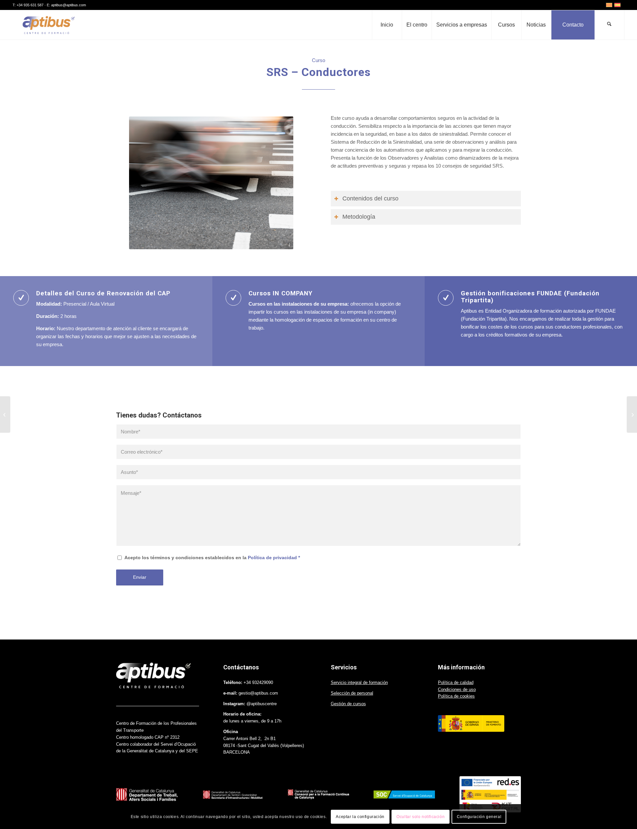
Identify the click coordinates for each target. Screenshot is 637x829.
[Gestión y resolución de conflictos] (632, 414)
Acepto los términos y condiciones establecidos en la (212, 557)
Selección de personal (352, 693)
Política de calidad (455, 682)
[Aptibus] (48, 24)
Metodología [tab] (358, 216)
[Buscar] (609, 24)
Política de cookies (456, 696)
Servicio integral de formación (359, 682)
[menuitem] (387, 24)
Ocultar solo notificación (420, 816)
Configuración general (479, 816)
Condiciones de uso (457, 689)
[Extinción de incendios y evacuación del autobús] (5, 414)
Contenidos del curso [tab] (370, 198)
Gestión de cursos (348, 703)
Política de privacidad (272, 557)
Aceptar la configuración (360, 816)
